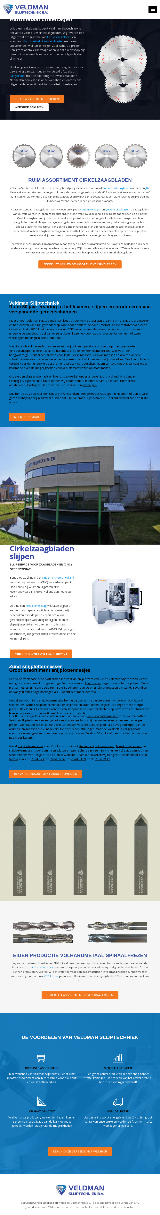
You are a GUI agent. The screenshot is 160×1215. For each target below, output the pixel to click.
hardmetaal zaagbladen (117, 188)
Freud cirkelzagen (90, 209)
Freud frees (37, 355)
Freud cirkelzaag (36, 606)
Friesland (126, 376)
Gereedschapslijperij (46, 1202)
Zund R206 (57, 759)
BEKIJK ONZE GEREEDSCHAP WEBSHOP (80, 1151)
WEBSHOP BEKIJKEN (29, 107)
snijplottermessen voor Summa (30, 750)
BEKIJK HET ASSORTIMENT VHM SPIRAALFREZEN (80, 995)
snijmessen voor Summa (83, 705)
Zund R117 (102, 759)
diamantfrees (101, 351)
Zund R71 (37, 759)
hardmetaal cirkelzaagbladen (43, 41)
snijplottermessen (30, 746)
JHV (147, 188)
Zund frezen (93, 683)
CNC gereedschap (47, 325)
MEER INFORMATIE (27, 417)
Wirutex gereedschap (80, 363)
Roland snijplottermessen (96, 746)
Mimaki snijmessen (128, 746)
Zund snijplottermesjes (47, 700)
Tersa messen (81, 355)
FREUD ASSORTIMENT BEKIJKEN (37, 99)
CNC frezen (51, 976)
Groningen (90, 385)
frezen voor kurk (58, 355)
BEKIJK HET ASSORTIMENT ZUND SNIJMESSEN (45, 773)
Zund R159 (78, 759)
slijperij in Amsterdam (64, 393)
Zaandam (112, 381)
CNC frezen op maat (41, 967)
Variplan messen (104, 355)
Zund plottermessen (51, 679)
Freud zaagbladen (59, 37)
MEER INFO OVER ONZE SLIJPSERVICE (41, 653)
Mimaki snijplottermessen (43, 705)
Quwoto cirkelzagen (117, 209)
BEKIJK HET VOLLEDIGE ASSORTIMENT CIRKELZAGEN (80, 264)
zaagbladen (17, 76)
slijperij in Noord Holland (58, 577)
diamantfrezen (78, 368)
